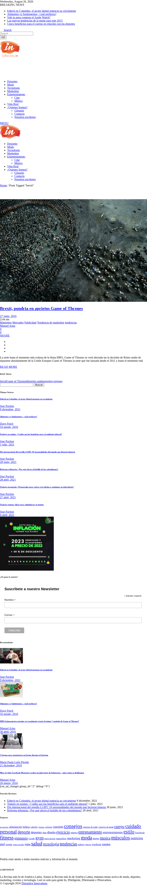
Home (3, 185)
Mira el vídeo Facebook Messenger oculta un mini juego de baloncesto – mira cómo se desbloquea (42, 773)
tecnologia (51, 844)
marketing (73, 838)
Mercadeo (18, 322)
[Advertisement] (65, 68)
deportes (36, 832)
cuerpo (119, 826)
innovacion (49, 838)
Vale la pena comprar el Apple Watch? (28, 17)
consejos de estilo (90, 827)
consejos (73, 826)
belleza (26, 826)
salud (36, 843)
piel (2, 844)
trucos (88, 844)
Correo (9, 615)
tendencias (71, 322)
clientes (41, 827)
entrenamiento (90, 832)
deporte (24, 832)
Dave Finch (6, 423)
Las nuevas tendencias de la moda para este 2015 (35, 20)
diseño (51, 832)
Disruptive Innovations (34, 883)
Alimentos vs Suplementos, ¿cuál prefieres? (31, 14)
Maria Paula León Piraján (14, 762)
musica (105, 838)
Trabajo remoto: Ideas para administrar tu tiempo (22, 505)
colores (48, 827)
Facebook (140, 832)
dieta (44, 832)
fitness (7, 837)
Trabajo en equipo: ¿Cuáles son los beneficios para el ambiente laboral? (31, 434)
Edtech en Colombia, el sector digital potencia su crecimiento (41, 10)
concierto (58, 826)
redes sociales (18, 845)
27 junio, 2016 (8, 316)
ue (45, 381)
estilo (129, 831)
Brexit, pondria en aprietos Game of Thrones (41, 308)
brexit (3, 381)
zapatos (106, 844)
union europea (54, 381)
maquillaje (61, 838)
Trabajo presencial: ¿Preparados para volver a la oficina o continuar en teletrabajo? (37, 487)
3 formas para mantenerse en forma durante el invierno (24, 755)
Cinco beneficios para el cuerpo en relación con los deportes (41, 23)
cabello (34, 827)
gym (39, 837)
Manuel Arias (7, 325)
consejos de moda (105, 827)
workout (96, 844)
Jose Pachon (7, 406)
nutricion (137, 838)
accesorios (4, 827)
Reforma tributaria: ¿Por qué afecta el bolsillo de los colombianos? (29, 469)
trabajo (81, 844)
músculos (120, 837)
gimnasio (21, 838)
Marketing (6, 322)
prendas (9, 844)
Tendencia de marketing (50, 322)
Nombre (10, 600)
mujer (96, 838)
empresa (74, 833)
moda (86, 837)
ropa (27, 844)
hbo (28, 381)
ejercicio (63, 832)
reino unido (37, 381)
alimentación (15, 827)
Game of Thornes (16, 381)
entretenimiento (113, 832)
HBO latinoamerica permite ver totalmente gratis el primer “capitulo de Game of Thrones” (39, 721)
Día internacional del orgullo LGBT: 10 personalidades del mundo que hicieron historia (37, 452)
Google (32, 838)
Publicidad (30, 322)
